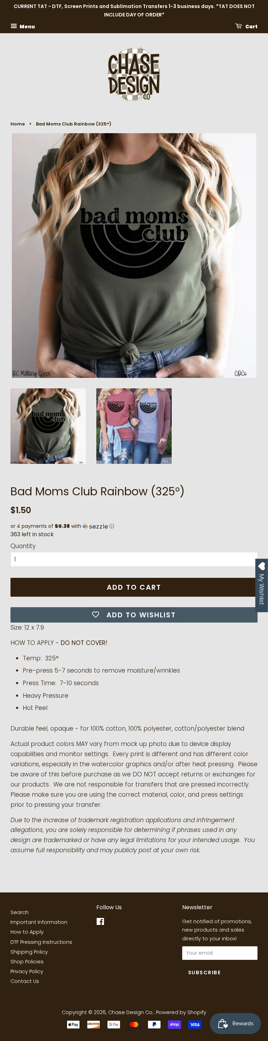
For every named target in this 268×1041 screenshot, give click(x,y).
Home (17, 124)
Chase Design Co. (131, 1012)
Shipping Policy (29, 951)
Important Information (38, 922)
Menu (27, 26)
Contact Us (24, 981)
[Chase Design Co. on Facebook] (100, 922)
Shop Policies (27, 961)
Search (19, 912)
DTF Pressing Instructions (41, 942)
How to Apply (27, 931)
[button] (134, 526)
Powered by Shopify (181, 1012)
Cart (251, 26)
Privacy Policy (26, 971)
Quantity (23, 546)
